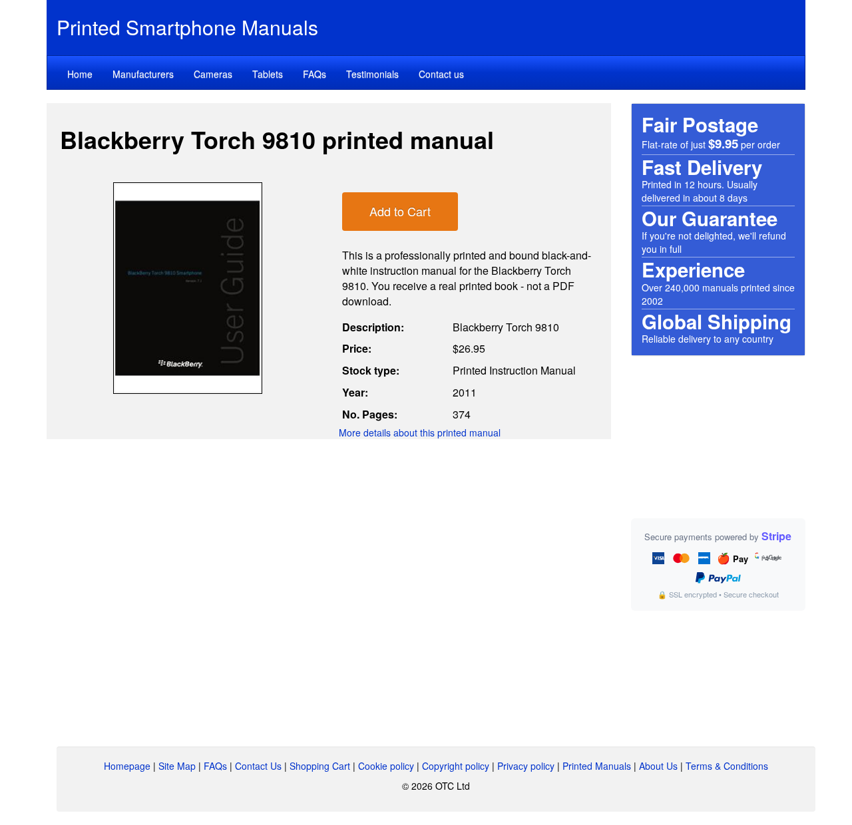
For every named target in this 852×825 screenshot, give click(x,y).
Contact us (441, 74)
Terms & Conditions (727, 765)
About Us (658, 765)
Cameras (213, 74)
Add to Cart (400, 211)
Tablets (267, 74)
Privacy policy (525, 765)
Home (80, 74)
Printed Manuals (596, 765)
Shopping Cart (320, 765)
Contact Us (258, 765)
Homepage (127, 765)
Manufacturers (143, 74)
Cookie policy (386, 765)
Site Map (177, 765)
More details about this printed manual (420, 432)
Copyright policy (455, 765)
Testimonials (372, 74)
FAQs (314, 74)
